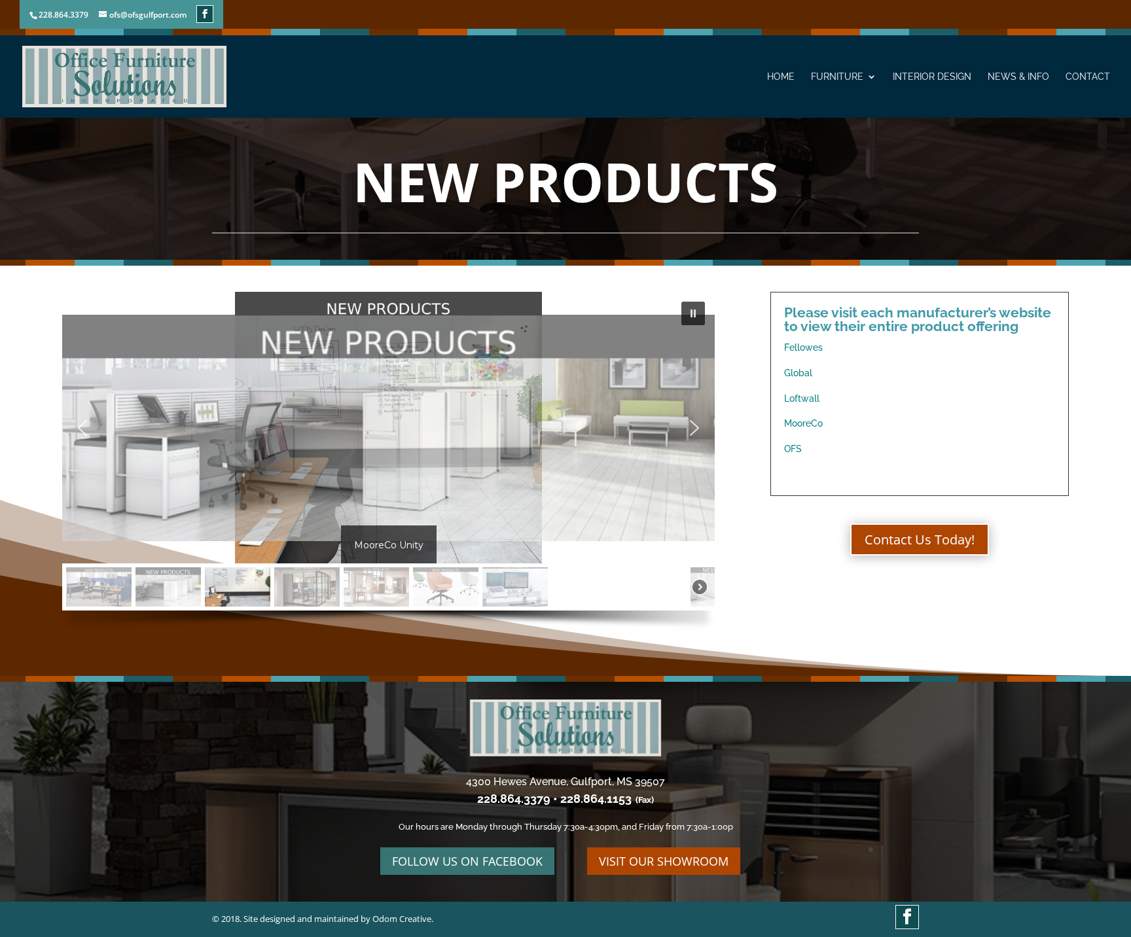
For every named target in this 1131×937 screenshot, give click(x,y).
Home (781, 77)
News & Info (1018, 77)
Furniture (837, 77)
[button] (693, 313)
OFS (793, 449)
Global (798, 373)
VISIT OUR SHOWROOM (663, 861)
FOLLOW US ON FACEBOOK (467, 861)
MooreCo (803, 423)
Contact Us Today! (920, 539)
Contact (1088, 77)
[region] (388, 466)
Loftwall (801, 398)
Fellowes (803, 347)
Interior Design (932, 77)
